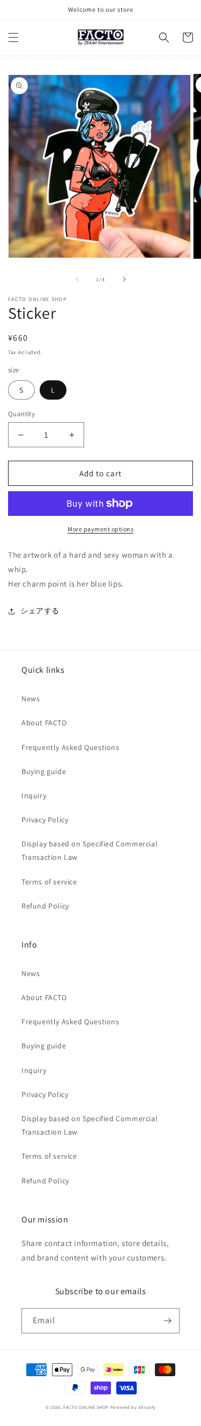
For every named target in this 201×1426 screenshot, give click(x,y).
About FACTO (44, 722)
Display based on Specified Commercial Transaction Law (89, 850)
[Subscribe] (167, 1320)
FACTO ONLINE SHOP (86, 1407)
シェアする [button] (39, 611)
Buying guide (43, 771)
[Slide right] (124, 279)
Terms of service (49, 882)
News (30, 698)
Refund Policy (45, 906)
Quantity (21, 413)
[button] (13, 37)
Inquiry (33, 795)
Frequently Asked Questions (70, 747)
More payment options (100, 529)
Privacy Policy (44, 819)
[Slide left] (77, 279)
